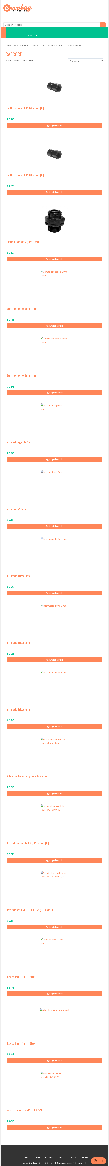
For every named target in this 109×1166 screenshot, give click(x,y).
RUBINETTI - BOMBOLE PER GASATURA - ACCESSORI (44, 45)
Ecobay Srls (27, 1163)
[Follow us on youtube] (54, 1150)
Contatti (74, 1157)
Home (8, 45)
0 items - (66, 34)
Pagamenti (62, 1157)
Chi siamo (25, 1157)
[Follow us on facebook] (46, 1150)
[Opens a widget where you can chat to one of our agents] (98, 1161)
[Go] (103, 24)
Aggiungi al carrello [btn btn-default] (54, 125)
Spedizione (48, 1157)
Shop (15, 45)
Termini (37, 1157)
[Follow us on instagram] (62, 1150)
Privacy (85, 1157)
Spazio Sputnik (80, 1163)
